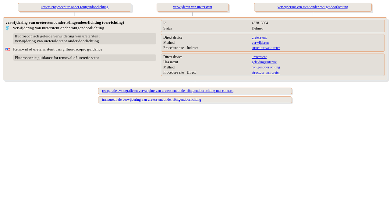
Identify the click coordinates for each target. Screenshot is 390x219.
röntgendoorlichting (266, 67)
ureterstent (259, 37)
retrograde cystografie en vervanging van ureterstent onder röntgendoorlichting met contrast (167, 91)
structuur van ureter (266, 48)
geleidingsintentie (264, 62)
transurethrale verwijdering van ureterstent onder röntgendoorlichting (151, 99)
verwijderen (260, 42)
